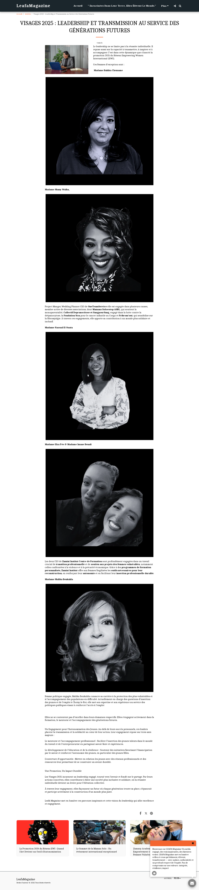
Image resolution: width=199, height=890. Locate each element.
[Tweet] (146, 813)
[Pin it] (151, 813)
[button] (174, 6)
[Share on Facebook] (140, 813)
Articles (28, 14)
